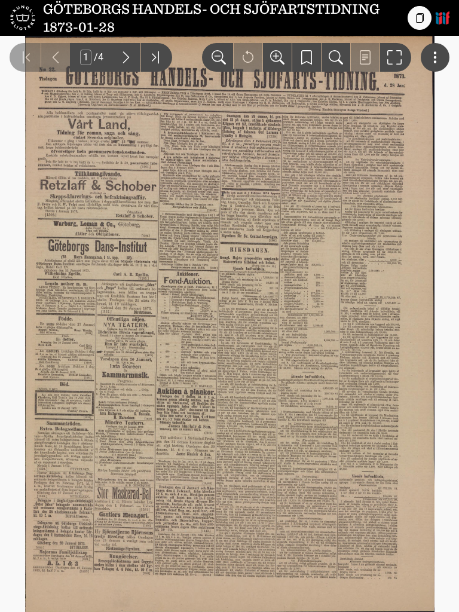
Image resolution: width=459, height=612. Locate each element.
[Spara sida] (306, 57)
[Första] (25, 57)
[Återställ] (248, 57)
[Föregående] (55, 57)
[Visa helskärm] (395, 57)
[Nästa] (126, 57)
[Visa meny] (435, 57)
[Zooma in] (277, 57)
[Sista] (156, 57)
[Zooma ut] (217, 57)
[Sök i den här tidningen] (336, 57)
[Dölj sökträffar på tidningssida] (365, 57)
